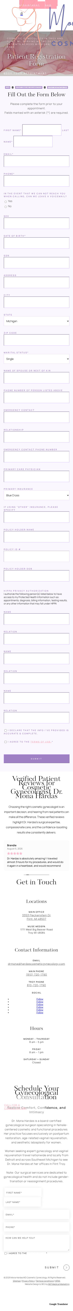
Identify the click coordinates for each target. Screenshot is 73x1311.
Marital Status (16, 352)
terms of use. (41, 741)
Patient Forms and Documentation (29, 87)
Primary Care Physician (22, 469)
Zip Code (10, 332)
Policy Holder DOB (18, 568)
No (9, 206)
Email (8, 154)
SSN (6, 255)
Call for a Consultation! (15, 1106)
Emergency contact (19, 410)
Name (7, 611)
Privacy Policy (28, 1280)
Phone (9, 173)
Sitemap (17, 1280)
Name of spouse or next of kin (27, 370)
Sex (6, 216)
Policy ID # (12, 549)
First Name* (13, 130)
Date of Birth (15, 235)
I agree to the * (27, 1253)
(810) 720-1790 (36, 974)
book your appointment (25, 73)
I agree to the (30, 741)
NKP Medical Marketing (58, 1284)
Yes (10, 201)
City (7, 295)
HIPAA (57, 1280)
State (8, 314)
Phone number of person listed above (33, 390)
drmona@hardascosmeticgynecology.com (36, 964)
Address (10, 275)
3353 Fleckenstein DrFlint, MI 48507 (36, 917)
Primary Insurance (18, 489)
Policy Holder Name (19, 529)
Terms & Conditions (45, 1280)
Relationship (14, 429)
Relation (10, 631)
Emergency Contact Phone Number (30, 449)
